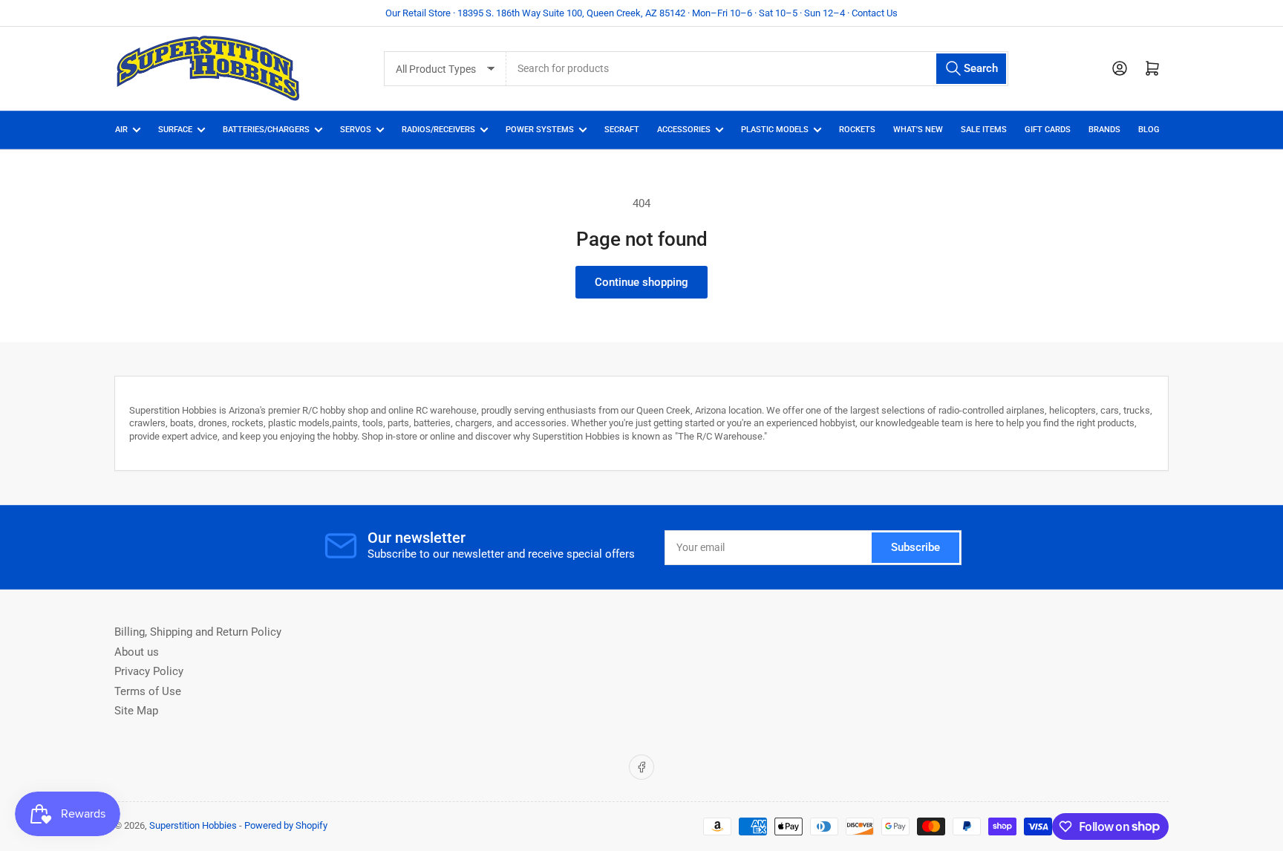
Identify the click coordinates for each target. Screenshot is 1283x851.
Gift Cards (1048, 129)
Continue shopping (641, 282)
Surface (175, 129)
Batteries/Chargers (266, 129)
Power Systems (540, 129)
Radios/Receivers (438, 129)
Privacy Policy (148, 671)
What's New (918, 129)
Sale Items (984, 129)
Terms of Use (147, 691)
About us (136, 652)
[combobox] (757, 68)
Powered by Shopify (285, 825)
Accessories (684, 129)
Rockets (857, 129)
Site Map (136, 710)
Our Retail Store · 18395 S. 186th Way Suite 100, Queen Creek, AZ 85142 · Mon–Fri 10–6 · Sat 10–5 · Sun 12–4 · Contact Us (641, 13)
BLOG (1149, 129)
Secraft (621, 129)
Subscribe (915, 547)
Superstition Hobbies (193, 825)
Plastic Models (775, 129)
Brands (1104, 129)
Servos (355, 129)
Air (121, 129)
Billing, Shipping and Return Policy (197, 632)
